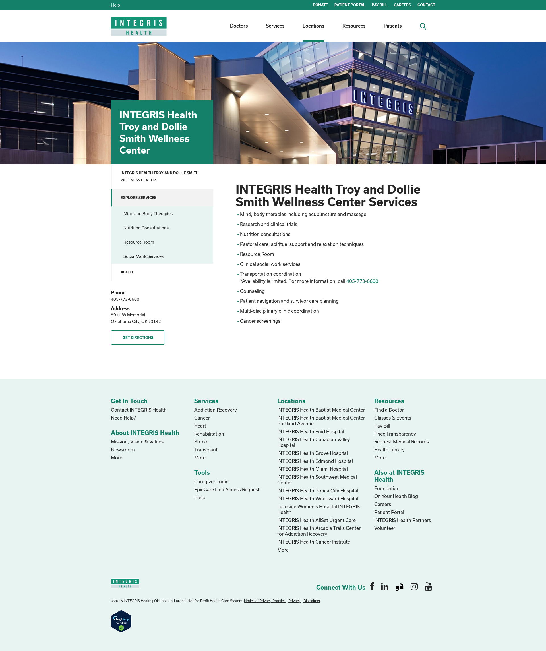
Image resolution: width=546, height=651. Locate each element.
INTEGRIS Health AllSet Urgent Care (316, 520)
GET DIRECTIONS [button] (138, 337)
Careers (382, 504)
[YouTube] (428, 586)
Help (115, 5)
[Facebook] (371, 586)
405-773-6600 (125, 299)
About (127, 272)
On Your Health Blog (396, 496)
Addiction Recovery (215, 409)
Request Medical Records (401, 441)
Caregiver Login (211, 481)
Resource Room (138, 242)
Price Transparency (395, 433)
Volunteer (384, 528)
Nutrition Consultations (146, 227)
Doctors (239, 25)
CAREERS (402, 5)
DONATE (320, 5)
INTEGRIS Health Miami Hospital (312, 469)
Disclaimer (311, 601)
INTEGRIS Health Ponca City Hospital (317, 490)
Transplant (206, 449)
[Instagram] (414, 586)
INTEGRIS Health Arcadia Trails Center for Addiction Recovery (319, 530)
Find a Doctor (389, 409)
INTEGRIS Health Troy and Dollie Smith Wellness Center (159, 176)
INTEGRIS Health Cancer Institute (313, 541)
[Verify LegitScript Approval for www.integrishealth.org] (121, 620)
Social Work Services (143, 256)
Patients (393, 25)
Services (275, 25)
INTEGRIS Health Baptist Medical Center (321, 409)
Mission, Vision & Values (137, 441)
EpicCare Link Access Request (227, 489)
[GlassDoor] (399, 586)
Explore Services (138, 198)
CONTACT (426, 5)
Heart (200, 425)
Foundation (387, 488)
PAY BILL (379, 5)
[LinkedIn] (384, 586)
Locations (313, 25)
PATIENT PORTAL (349, 5)
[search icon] (425, 25)
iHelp (199, 497)
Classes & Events (392, 417)
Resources (353, 25)
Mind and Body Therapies (148, 213)
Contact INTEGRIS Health (139, 409)
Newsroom (123, 449)
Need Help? (123, 417)
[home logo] (139, 30)
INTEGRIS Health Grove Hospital (312, 453)
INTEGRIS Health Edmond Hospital (315, 461)
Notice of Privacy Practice (265, 601)
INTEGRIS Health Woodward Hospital (317, 498)
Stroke (201, 441)
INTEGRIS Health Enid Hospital (310, 431)
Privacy (294, 601)
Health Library (389, 449)
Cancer (202, 417)
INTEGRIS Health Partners (402, 520)
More (116, 457)
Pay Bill (382, 425)
